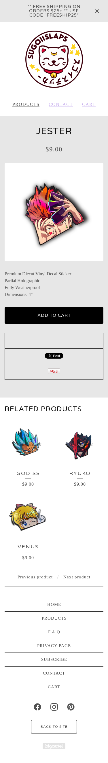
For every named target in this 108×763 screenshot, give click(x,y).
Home (54, 604)
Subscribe (54, 659)
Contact (61, 104)
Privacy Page (54, 645)
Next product (76, 577)
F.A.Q (54, 632)
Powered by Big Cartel (54, 746)
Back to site (54, 727)
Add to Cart (54, 315)
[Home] (54, 59)
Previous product (35, 577)
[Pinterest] (70, 707)
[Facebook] (37, 707)
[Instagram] (54, 707)
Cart (89, 104)
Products (25, 104)
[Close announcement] (97, 11)
